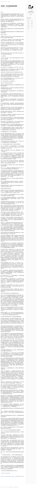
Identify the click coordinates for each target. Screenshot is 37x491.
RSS (30, 14)
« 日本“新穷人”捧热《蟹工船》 (5, 473)
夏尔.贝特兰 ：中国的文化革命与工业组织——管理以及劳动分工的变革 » (12, 476)
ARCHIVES (5, 1)
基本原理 (8, 7)
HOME (2, 1)
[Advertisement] (12, 480)
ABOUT (9, 1)
